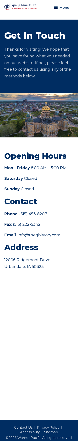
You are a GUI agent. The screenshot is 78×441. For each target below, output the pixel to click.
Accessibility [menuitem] (30, 432)
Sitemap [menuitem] (51, 432)
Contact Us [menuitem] (23, 427)
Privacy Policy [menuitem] (48, 427)
